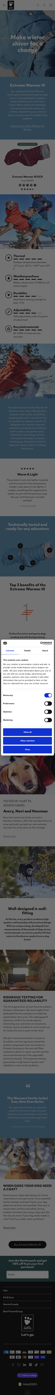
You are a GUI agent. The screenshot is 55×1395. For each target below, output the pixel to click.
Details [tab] (27, 650)
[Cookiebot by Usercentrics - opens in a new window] (40, 643)
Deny (27, 749)
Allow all (27, 732)
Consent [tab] (10, 650)
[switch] (48, 703)
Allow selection (27, 741)
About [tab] (45, 650)
